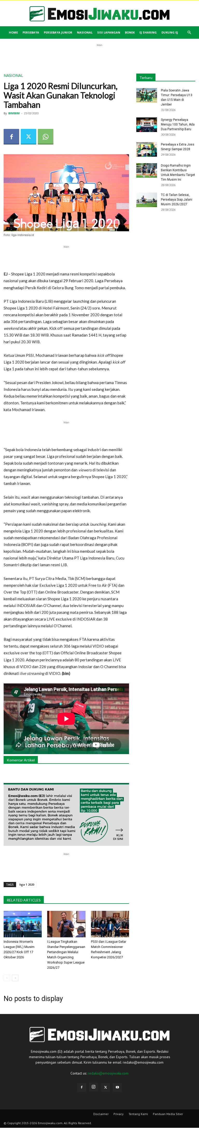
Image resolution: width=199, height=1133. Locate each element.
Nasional (85, 32)
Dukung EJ (169, 32)
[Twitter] (28, 136)
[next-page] (15, 978)
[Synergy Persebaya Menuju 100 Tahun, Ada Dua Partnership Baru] (146, 124)
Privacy (118, 1114)
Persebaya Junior (58, 32)
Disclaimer (101, 1114)
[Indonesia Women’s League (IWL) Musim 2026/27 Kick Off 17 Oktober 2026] (23, 924)
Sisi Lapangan (108, 32)
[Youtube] (117, 1087)
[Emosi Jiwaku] (99, 13)
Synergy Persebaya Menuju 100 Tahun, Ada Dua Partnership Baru (178, 124)
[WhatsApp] (45, 136)
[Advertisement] (99, 55)
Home (13, 32)
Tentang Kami (138, 1114)
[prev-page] (7, 978)
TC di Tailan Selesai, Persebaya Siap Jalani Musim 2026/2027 (176, 199)
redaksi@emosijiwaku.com (108, 1073)
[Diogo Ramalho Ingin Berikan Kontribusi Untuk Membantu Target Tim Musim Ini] (146, 170)
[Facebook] (11, 136)
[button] (189, 32)
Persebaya (31, 32)
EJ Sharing (148, 32)
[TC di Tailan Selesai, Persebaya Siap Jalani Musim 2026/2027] (146, 200)
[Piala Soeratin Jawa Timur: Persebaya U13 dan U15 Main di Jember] (146, 95)
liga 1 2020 (26, 884)
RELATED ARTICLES (24, 900)
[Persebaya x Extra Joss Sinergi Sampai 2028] (146, 149)
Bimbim (14, 113)
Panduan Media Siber (168, 1114)
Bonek (130, 32)
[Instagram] (93, 1087)
